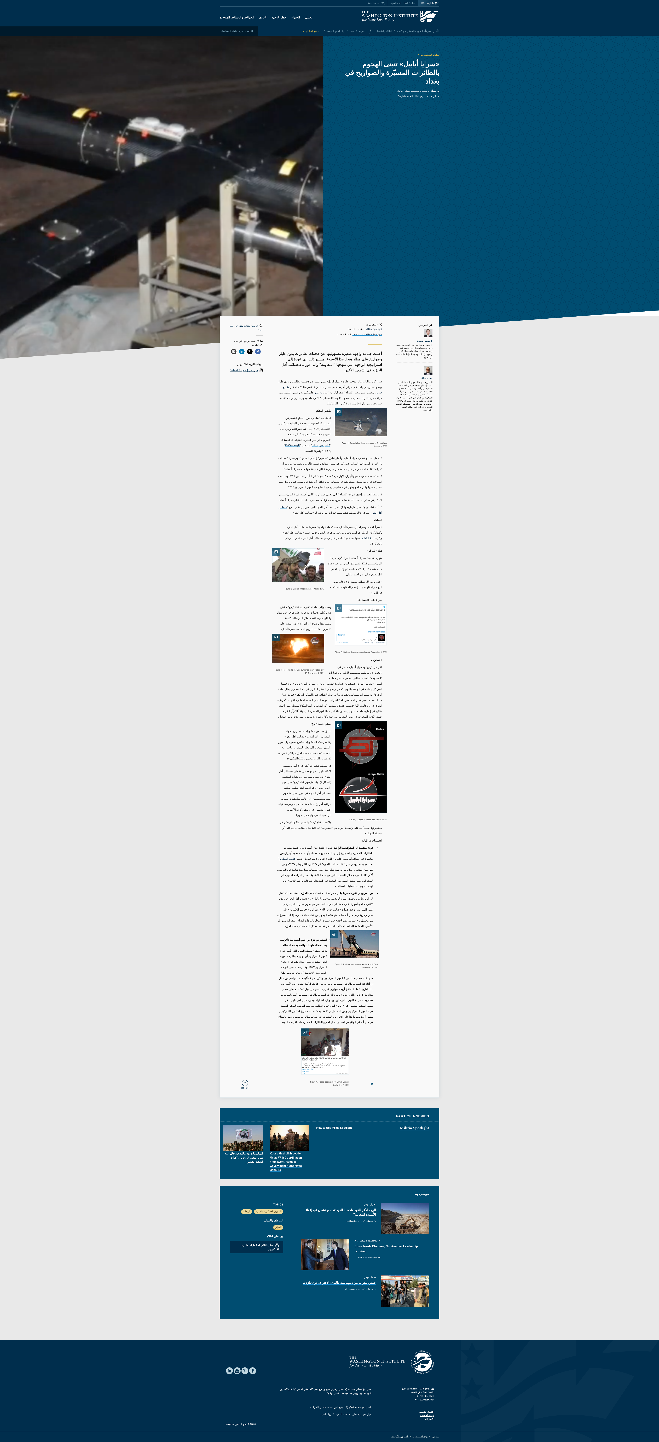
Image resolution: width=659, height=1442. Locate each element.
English (402, 96)
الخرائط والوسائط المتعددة (237, 17)
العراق (278, 1227)
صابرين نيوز (321, 392)
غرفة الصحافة (427, 1415)
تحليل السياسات (429, 54)
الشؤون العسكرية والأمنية (409, 31)
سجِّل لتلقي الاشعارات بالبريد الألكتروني (260, 1247)
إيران (361, 31)
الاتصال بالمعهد (426, 1411)
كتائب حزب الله (321, 445)
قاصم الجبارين (287, 858)
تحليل (308, 17)
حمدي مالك (404, 90)
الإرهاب (246, 1211)
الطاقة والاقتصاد (384, 31)
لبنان (351, 31)
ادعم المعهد (341, 1414)
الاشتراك (429, 1419)
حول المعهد (279, 17)
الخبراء (295, 17)
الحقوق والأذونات (399, 1436)
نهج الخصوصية (420, 1436)
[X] (250, 351)
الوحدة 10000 (292, 445)
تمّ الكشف (367, 538)
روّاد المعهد (325, 1414)
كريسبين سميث (421, 90)
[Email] (233, 351)
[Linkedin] (242, 351)
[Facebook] (258, 351)
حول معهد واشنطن (361, 1414)
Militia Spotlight (374, 329)
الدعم (263, 17)
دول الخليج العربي (335, 31)
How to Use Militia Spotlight (367, 334)
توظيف (435, 1436)
